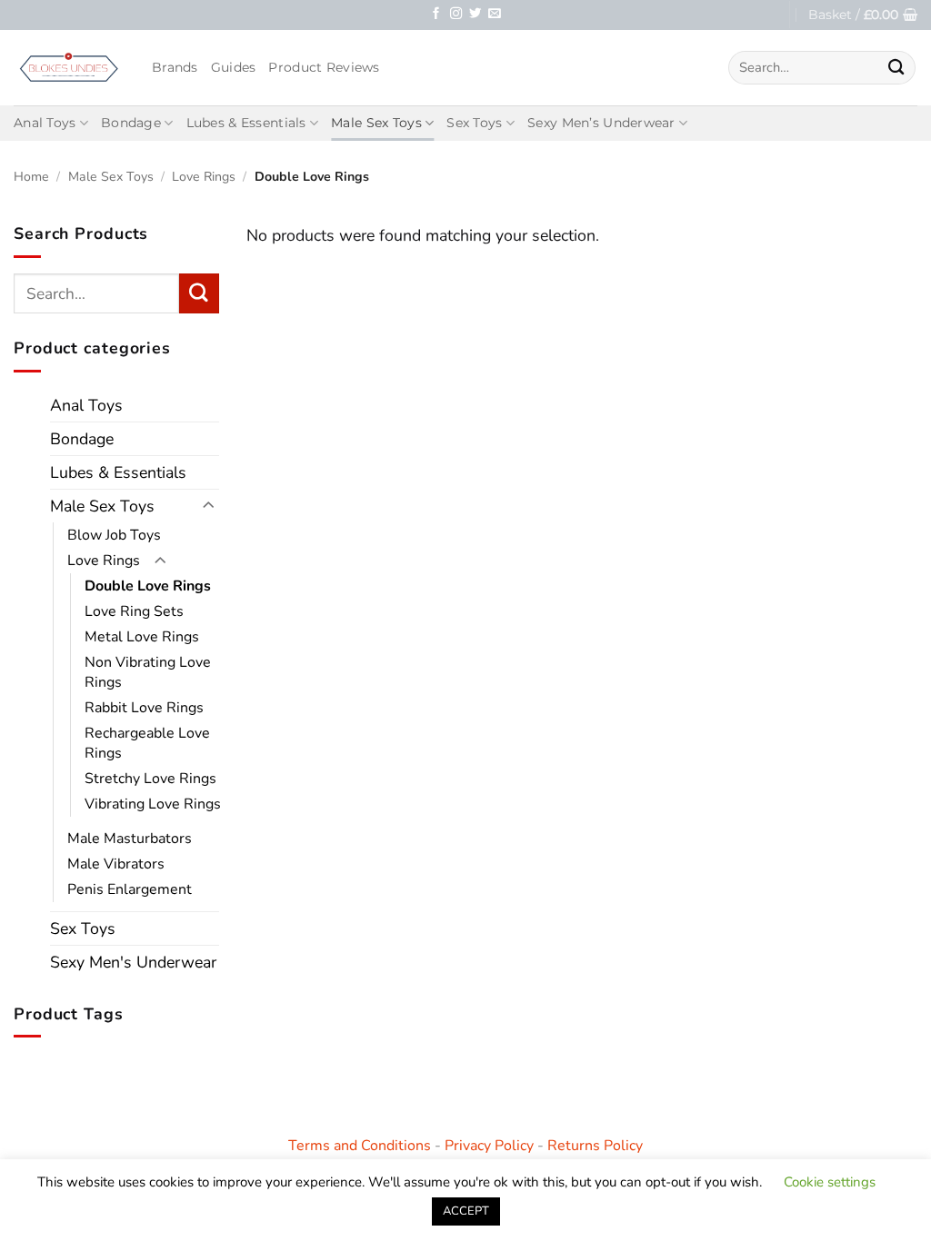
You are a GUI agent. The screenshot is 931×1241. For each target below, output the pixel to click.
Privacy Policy (489, 1146)
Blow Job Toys (114, 535)
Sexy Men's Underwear (133, 962)
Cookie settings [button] (830, 1182)
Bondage (131, 122)
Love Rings (203, 176)
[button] (862, 15)
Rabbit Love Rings (144, 708)
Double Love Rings (148, 586)
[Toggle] (208, 505)
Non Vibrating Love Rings (148, 672)
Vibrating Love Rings (153, 804)
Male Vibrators (116, 864)
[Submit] (896, 67)
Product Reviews (323, 67)
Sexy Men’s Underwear (601, 122)
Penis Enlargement (129, 889)
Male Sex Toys (376, 122)
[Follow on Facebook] (436, 14)
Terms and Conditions (359, 1146)
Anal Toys (45, 122)
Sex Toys (474, 122)
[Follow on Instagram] (456, 14)
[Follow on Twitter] (475, 14)
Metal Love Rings (142, 637)
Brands (175, 67)
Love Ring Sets (134, 611)
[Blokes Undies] (69, 67)
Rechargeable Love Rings (147, 743)
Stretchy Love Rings (150, 779)
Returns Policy (595, 1146)
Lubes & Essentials (246, 122)
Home (31, 176)
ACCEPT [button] (466, 1211)
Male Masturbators (129, 839)
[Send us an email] (494, 14)
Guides (233, 67)
